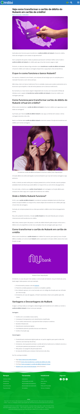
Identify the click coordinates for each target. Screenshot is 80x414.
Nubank (36, 285)
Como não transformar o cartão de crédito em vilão (35, 362)
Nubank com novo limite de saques (26, 366)
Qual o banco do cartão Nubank (28, 359)
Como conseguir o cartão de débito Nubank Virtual (35, 364)
